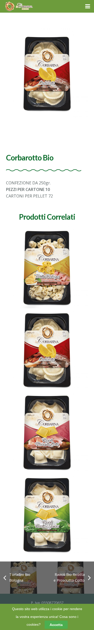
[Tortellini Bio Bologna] (47, 267)
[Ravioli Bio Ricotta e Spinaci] (47, 514)
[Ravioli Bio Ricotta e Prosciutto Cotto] (47, 432)
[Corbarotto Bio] (47, 349)
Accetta (56, 625)
